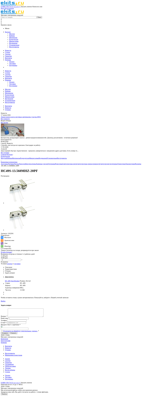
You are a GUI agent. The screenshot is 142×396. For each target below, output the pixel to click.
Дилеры (8, 368)
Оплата (11, 62)
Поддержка (13, 65)
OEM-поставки (10, 366)
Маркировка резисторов (13, 355)
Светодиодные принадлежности (88, 164)
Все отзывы (5, 153)
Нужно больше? (6, 252)
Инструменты (14, 47)
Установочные (14, 45)
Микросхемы (14, 41)
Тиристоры (121, 164)
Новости (8, 50)
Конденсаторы (30, 164)
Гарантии (8, 56)
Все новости (5, 119)
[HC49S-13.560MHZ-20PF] (21, 203)
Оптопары (51, 164)
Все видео (4, 122)
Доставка (12, 63)
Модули (12, 34)
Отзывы (8, 350)
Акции (7, 359)
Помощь (8, 60)
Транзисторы (130, 164)
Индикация (13, 43)
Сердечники (113, 164)
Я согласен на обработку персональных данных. (20, 331)
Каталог (8, 32)
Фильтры (138, 164)
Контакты (8, 58)
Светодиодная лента (69, 164)
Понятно (4, 394)
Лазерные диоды (42, 164)
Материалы (13, 37)
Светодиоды (104, 164)
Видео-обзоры (10, 370)
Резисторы (58, 164)
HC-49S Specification (12, 281)
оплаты (9, 264)
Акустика (4, 164)
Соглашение (9, 364)
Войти (3, 301)
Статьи (7, 52)
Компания (4, 339)
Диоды (16, 164)
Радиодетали (13, 39)
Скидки (7, 54)
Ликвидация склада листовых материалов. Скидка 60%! (21, 117)
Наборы (12, 36)
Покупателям (5, 341)
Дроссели (22, 164)
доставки (17, 264)
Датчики (11, 164)
